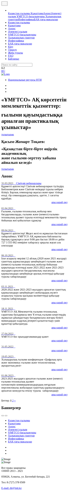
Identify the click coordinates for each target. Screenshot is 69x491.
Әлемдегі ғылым (17, 31)
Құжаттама (37, 13)
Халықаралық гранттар (21, 37)
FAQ (10, 55)
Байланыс (13, 58)
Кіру (10, 46)
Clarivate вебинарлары (21, 183)
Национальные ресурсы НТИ (25, 79)
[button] (10, 10)
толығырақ (7, 134)
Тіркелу (12, 49)
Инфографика (26, 19)
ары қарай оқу (59, 202)
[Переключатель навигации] (4, 3)
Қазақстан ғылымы (19, 13)
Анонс (47, 13)
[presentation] (2, 415)
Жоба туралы (15, 52)
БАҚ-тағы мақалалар (46, 19)
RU (3, 71)
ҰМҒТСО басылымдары (31, 16)
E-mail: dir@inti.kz (11, 488)
